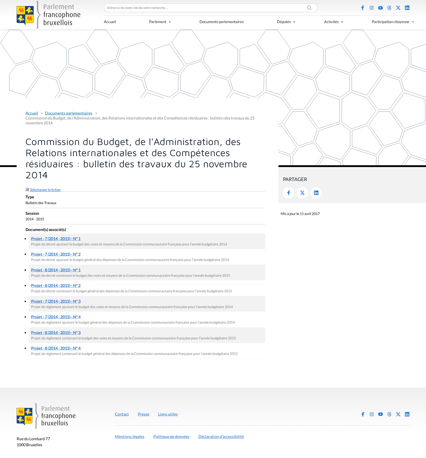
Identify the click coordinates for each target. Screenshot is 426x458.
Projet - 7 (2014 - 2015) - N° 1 (56, 238)
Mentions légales (129, 436)
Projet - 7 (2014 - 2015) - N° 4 (56, 316)
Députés (284, 21)
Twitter (302, 193)
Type (30, 197)
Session (32, 213)
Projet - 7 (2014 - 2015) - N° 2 (56, 254)
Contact (122, 414)
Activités (331, 21)
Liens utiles (168, 414)
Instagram (371, 8)
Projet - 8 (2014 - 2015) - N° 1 (56, 269)
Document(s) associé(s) (46, 230)
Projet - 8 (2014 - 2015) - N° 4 (56, 348)
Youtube (380, 8)
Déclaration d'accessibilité (221, 436)
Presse (143, 414)
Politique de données (171, 436)
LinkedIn (407, 8)
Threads (389, 8)
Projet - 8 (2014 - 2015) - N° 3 (56, 332)
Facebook (363, 8)
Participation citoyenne (390, 21)
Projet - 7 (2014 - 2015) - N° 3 (56, 301)
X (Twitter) (398, 8)
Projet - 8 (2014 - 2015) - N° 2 (56, 285)
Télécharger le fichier (45, 189)
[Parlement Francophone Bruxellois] (48, 15)
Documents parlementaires (221, 21)
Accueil (110, 21)
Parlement (157, 21)
